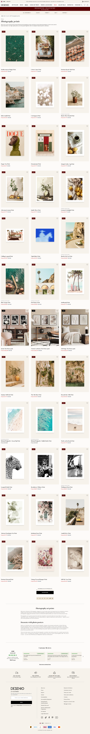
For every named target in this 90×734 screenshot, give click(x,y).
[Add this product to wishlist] (27, 31)
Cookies (66, 697)
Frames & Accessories (46, 5)
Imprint (42, 692)
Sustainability (44, 697)
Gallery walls (62, 5)
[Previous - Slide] (21, 656)
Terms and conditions (68, 694)
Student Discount (45, 705)
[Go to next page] (52, 598)
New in (21, 5)
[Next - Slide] (83, 656)
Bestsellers (15, 5)
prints (28, 613)
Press (42, 690)
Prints (26, 5)
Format (46, 12)
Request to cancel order (69, 701)
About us (43, 688)
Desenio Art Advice (68, 688)
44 (50, 598)
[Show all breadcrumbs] (2, 16)
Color (37, 12)
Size (55, 12)
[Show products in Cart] (87, 5)
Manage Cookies (67, 703)
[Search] (81, 5)
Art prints (7, 16)
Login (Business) (44, 713)
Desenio (49, 730)
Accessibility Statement (46, 699)
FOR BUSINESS (78, 5)
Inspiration (70, 5)
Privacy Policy (19, 705)
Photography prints (15, 16)
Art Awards (43, 711)
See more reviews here (45, 664)
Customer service (68, 690)
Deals (55, 5)
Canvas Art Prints (34, 5)
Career (42, 694)
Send (21, 702)
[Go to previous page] (37, 598)
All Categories (26, 12)
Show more (45, 592)
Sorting (64, 12)
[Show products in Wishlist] (84, 5)
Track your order (67, 692)
